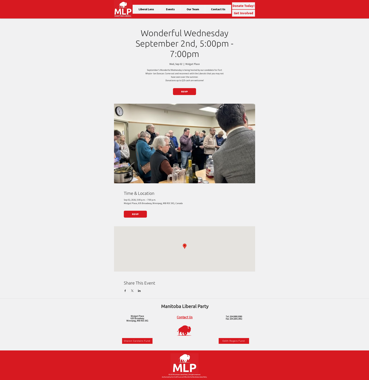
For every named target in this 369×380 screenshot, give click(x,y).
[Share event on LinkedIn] (139, 291)
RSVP (184, 91)
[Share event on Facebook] (125, 291)
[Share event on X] (132, 291)
